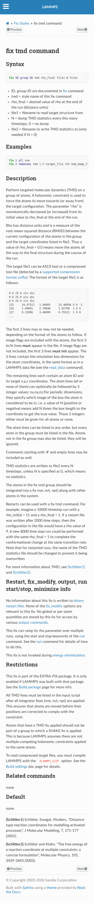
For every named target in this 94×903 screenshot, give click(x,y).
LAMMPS (50, 7)
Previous (16, 29)
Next (80, 29)
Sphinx (28, 888)
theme (52, 888)
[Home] (7, 23)
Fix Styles (21, 23)
